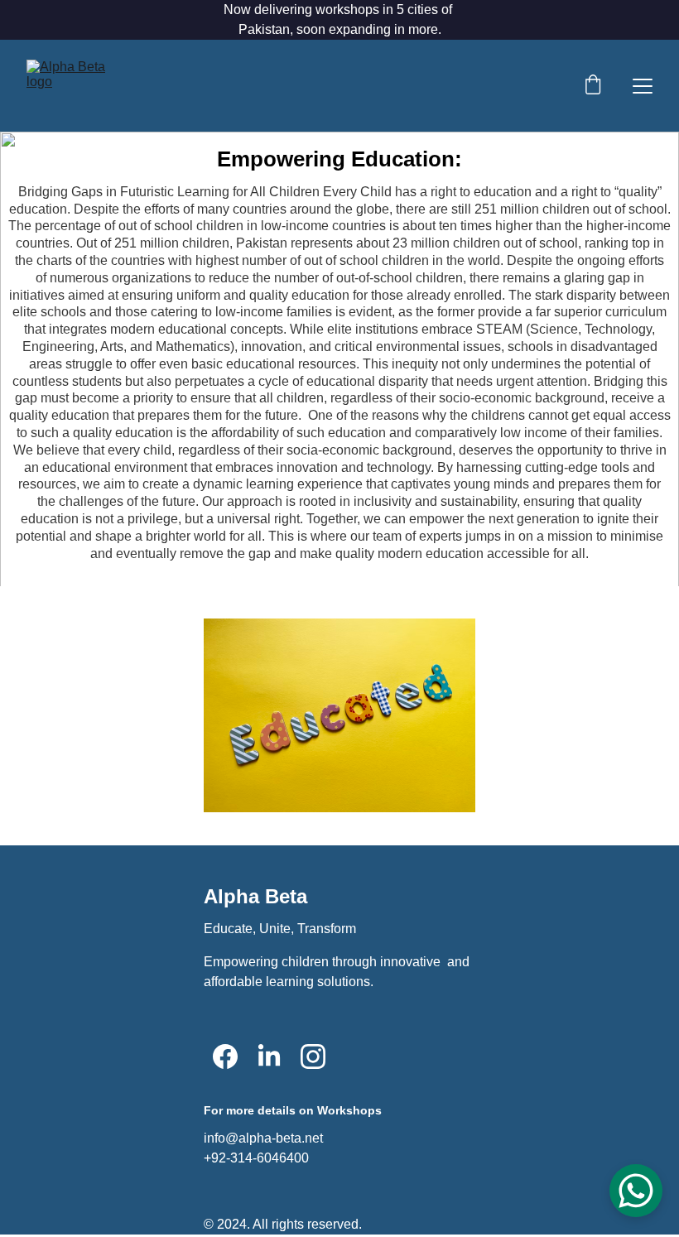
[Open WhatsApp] (635, 1190)
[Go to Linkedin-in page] (269, 1056)
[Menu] (643, 86)
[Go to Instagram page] (313, 1056)
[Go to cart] (593, 86)
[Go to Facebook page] (225, 1056)
